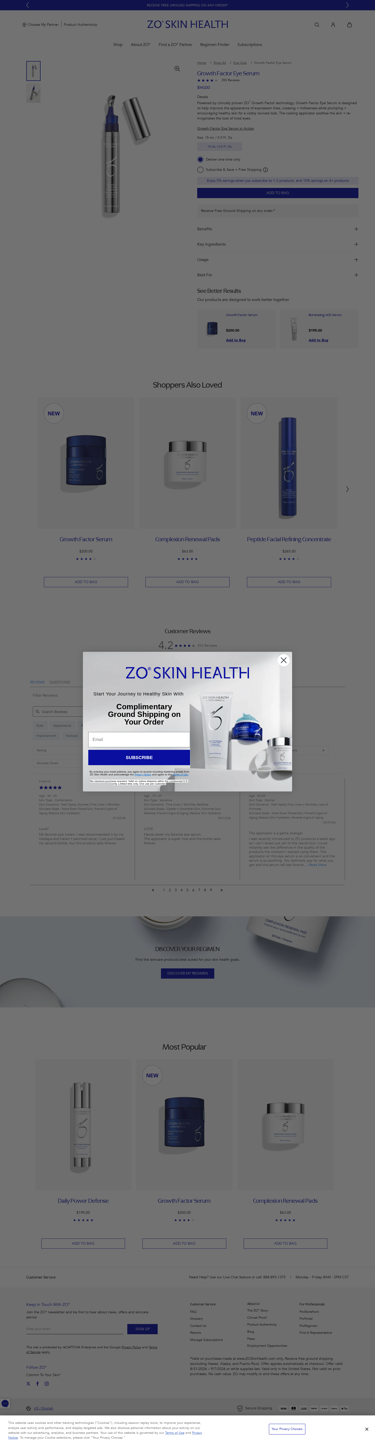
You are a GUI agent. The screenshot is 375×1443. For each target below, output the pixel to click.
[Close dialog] (283, 660)
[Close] (366, 1429)
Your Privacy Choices (287, 1429)
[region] (187, 1429)
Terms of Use (174, 1432)
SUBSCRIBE (139, 757)
